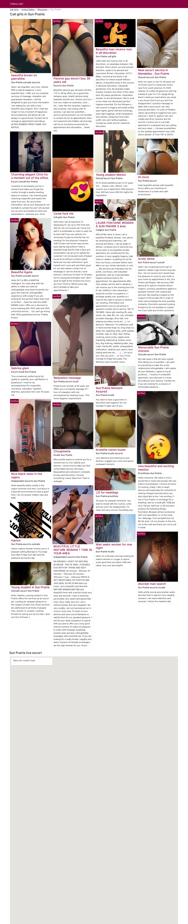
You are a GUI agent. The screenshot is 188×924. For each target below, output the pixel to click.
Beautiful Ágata (21, 272)
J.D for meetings (107, 492)
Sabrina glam (20, 368)
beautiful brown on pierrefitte (24, 77)
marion (16, 540)
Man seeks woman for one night (114, 546)
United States (28, 9)
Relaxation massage (67, 378)
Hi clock (143, 177)
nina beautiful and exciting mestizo (156, 467)
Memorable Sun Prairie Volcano (153, 349)
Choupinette (62, 451)
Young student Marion (111, 174)
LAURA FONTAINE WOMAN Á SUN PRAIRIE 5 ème (114, 224)
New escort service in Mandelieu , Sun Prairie (153, 71)
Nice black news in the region (26, 475)
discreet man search (152, 584)
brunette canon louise (111, 449)
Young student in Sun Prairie (30, 587)
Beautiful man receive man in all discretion (114, 51)
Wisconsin (42, 9)
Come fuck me (63, 213)
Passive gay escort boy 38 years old (72, 80)
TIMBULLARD (16, 4)
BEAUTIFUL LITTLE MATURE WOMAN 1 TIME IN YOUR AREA (73, 550)
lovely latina (146, 258)
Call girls (14, 9)
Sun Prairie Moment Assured (109, 389)
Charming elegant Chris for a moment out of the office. (30, 176)
